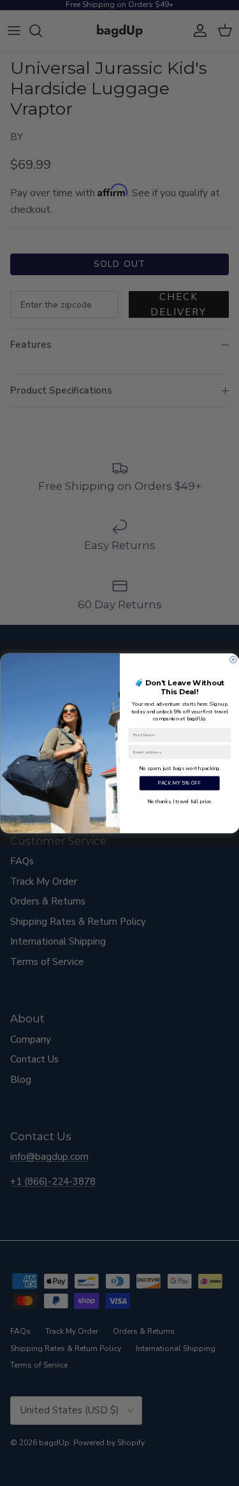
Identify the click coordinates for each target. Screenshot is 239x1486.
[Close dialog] (232, 659)
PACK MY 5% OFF (179, 783)
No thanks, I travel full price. (179, 800)
